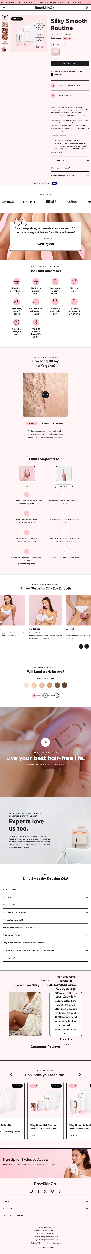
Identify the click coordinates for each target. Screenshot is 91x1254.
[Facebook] (38, 1191)
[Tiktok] (59, 1191)
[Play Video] (45, 742)
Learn (6, 1201)
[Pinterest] (52, 1191)
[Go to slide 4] (5, 43)
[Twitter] (45, 1191)
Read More (57, 153)
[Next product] (79, 1074)
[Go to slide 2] (5, 31)
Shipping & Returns (14, 1215)
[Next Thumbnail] (5, 50)
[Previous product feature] (81, 646)
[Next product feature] (86, 646)
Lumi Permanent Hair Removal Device (69, 143)
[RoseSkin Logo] (45, 7)
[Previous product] (11, 1074)
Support (7, 1208)
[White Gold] (55, 52)
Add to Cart (70, 63)
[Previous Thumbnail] (5, 17)
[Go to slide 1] (5, 24)
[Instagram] (31, 1191)
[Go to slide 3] (5, 37)
